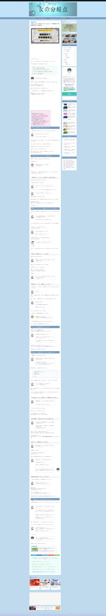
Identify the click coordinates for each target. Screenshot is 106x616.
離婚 (66, 167)
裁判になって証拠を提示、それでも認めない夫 (39, 120)
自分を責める (71, 165)
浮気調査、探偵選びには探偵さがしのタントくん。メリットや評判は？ (44, 571)
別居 (64, 163)
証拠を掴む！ (68, 18)
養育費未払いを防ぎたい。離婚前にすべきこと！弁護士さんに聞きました (70, 150)
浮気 (64, 165)
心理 (66, 164)
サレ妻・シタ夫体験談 (70, 47)
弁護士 (72, 163)
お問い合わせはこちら (69, 84)
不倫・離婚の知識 (70, 49)
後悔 (64, 164)
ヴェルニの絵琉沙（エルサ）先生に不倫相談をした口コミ (70, 144)
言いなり (65, 166)
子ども (67, 163)
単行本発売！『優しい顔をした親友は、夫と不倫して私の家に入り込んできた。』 (70, 140)
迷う (64, 167)
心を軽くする (70, 53)
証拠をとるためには (69, 166)
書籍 (74, 164)
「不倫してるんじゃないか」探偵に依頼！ (38, 114)
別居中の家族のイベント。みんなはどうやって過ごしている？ (70, 153)
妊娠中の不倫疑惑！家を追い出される (37, 113)
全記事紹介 (48, 18)
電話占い (74, 167)
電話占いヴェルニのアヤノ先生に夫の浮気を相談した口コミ (70, 147)
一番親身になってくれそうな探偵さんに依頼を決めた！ (41, 115)
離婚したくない (70, 167)
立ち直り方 (67, 165)
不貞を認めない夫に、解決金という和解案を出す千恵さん (41, 121)
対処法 (69, 163)
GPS (58, 18)
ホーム (38, 18)
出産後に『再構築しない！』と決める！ (39, 117)
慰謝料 (69, 164)
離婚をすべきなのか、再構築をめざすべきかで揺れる (40, 116)
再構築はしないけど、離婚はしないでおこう (39, 118)
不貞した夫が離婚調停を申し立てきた (37, 119)
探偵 (71, 164)
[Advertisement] (45, 51)
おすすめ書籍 (70, 51)
